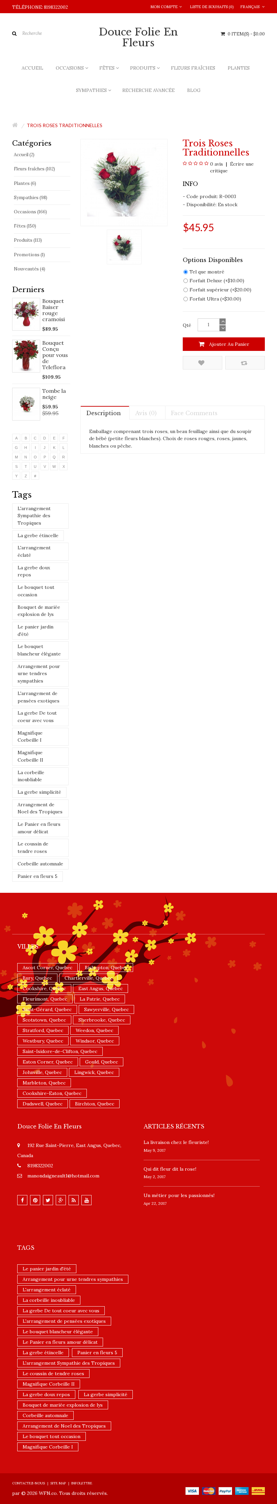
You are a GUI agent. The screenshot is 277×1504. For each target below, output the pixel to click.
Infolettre (81, 1483)
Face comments (194, 413)
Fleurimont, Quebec (45, 999)
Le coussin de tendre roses (33, 847)
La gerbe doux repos (34, 571)
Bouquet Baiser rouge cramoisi (53, 310)
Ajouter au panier (228, 344)
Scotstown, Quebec (44, 1020)
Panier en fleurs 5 (37, 876)
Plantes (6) (25, 183)
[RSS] (74, 1200)
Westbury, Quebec (43, 1041)
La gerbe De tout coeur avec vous (37, 716)
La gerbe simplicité (39, 792)
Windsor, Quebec (95, 1041)
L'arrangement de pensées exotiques (38, 697)
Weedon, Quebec (94, 1030)
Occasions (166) (30, 212)
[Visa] (192, 1490)
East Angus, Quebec (100, 988)
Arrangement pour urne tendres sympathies (39, 673)
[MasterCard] (209, 1490)
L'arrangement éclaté (34, 551)
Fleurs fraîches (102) (34, 169)
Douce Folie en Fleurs (138, 37)
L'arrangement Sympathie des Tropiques (34, 515)
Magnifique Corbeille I (30, 736)
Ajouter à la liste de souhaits (202, 362)
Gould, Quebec (101, 1062)
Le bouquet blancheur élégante (39, 650)
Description (103, 413)
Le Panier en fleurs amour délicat (39, 828)
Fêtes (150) (25, 226)
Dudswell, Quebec (42, 1104)
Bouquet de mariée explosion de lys (39, 611)
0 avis (216, 164)
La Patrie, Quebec (100, 999)
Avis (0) (146, 413)
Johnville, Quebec (42, 1072)
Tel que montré (207, 272)
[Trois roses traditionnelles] (124, 246)
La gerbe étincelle (38, 535)
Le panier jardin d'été (35, 630)
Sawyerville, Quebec (106, 1009)
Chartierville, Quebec (88, 978)
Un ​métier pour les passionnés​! (179, 1195)
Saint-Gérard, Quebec (47, 1009)
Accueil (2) (24, 155)
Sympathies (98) (30, 197)
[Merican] (242, 1490)
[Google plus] (61, 1200)
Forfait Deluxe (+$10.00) (217, 281)
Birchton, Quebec (94, 1104)
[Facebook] (22, 1200)
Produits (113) (28, 240)
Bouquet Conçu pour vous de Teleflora (55, 355)
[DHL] (258, 1490)
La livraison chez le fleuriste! (176, 1142)
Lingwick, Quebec (94, 1072)
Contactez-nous (28, 1483)
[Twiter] (48, 1200)
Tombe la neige (54, 394)
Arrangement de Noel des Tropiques (40, 808)
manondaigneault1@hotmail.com (63, 1176)
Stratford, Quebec (43, 1030)
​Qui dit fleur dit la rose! (170, 1169)
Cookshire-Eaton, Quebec (52, 1093)
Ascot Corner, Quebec (47, 967)
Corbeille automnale (40, 864)
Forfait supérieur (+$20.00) (220, 290)
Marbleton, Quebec (44, 1083)
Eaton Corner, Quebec (48, 1062)
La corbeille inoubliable (31, 776)
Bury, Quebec (37, 978)
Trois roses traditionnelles (64, 125)
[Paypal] (225, 1490)
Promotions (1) (29, 255)
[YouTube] (86, 1200)
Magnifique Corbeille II (30, 756)
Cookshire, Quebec (44, 988)
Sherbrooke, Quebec (101, 1020)
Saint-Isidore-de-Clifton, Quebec (60, 1051)
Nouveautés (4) (29, 269)
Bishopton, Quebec (106, 967)
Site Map (58, 1483)
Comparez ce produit (245, 362)
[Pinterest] (35, 1200)
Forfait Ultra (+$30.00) (215, 299)
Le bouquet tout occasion (36, 591)
